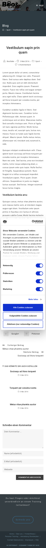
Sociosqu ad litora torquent (23, 371)
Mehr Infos (33, 299)
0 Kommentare (25, 65)
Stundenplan (34, 536)
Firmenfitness (30, 534)
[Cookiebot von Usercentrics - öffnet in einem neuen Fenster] (32, 221)
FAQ (37, 540)
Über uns (19, 534)
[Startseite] (3, 30)
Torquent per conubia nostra (23, 388)
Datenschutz (18, 540)
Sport (37, 61)
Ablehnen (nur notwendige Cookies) (23, 324)
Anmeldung (24, 536)
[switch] (39, 273)
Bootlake (10, 61)
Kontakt (10, 540)
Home (11, 534)
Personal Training (11, 536)
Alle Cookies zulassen (23, 307)
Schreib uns (23, 519)
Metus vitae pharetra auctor (23, 404)
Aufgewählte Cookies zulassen (23, 316)
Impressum (29, 540)
